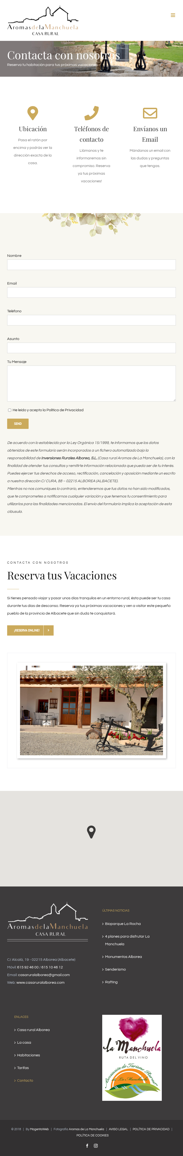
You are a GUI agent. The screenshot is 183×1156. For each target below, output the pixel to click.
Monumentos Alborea (123, 957)
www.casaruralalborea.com (40, 982)
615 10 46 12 (52, 967)
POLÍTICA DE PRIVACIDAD (151, 1129)
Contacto (25, 1080)
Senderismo (115, 969)
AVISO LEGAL (118, 1129)
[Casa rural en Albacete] (91, 668)
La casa (24, 1042)
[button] (91, 832)
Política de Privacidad (65, 410)
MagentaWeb (39, 1129)
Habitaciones (28, 1055)
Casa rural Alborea (33, 1030)
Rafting (111, 982)
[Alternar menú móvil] (173, 15)
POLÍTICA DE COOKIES (92, 1135)
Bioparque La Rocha (123, 924)
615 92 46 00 (28, 967)
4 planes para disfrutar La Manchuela (127, 940)
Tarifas (23, 1068)
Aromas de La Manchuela (86, 1129)
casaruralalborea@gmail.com (44, 975)
